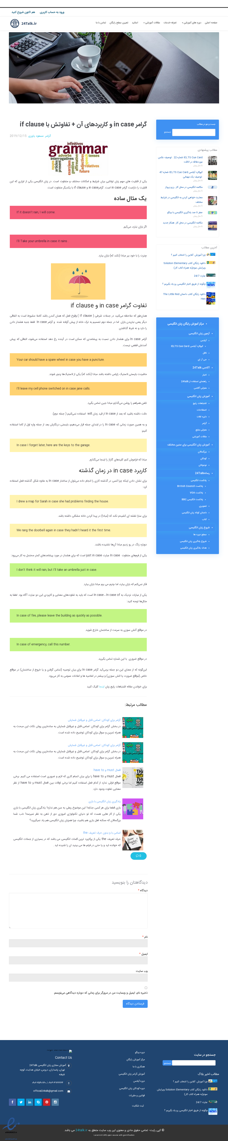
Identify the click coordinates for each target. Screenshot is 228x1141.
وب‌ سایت (142, 971)
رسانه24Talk (202, 473)
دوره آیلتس (139, 1081)
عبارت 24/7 (200, 276)
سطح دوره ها (200, 535)
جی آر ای (202, 360)
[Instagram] (55, 1102)
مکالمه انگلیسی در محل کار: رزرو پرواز (184, 187)
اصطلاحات (202, 410)
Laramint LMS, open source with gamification (114, 1135)
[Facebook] (12, 1102)
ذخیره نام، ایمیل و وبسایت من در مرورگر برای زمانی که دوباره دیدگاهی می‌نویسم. (100, 993)
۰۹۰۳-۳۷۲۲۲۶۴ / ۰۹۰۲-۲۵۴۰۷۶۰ (47, 1083)
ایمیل (143, 954)
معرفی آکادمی (200, 388)
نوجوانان (203, 465)
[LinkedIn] (29, 1102)
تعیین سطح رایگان (119, 23)
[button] (139, 1106)
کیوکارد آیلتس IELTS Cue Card (187, 346)
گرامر (48, 136)
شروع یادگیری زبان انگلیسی (193, 541)
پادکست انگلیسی (199, 480)
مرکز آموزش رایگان (135, 1060)
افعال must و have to (107, 770)
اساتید (135, 23)
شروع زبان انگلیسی (199, 527)
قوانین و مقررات (137, 1095)
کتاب (204, 519)
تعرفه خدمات (170, 23)
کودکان (203, 459)
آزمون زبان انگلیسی (199, 333)
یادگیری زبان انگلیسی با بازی (105, 801)
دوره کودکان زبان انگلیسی (132, 1088)
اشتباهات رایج (200, 403)
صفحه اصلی (211, 23)
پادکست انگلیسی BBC (192, 500)
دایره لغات (202, 417)
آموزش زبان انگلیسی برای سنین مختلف (188, 445)
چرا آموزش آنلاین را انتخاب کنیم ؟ (188, 255)
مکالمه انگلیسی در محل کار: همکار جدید (183, 223)
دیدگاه (143, 890)
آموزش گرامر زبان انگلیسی (132, 1074)
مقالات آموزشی (152, 23)
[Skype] (38, 1102)
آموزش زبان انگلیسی (198, 396)
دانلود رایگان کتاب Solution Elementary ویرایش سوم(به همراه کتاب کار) (185, 265)
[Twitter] (21, 1102)
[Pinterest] (46, 1102)
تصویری (203, 506)
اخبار (204, 375)
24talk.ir (81, 1130)
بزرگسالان (202, 452)
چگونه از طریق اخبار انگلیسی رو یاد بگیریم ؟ (184, 284)
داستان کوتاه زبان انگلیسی (194, 513)
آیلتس (203, 341)
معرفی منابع (201, 430)
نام (145, 937)
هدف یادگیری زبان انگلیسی (193, 548)
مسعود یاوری (35, 136)
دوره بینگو (140, 1052)
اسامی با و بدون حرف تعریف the (102, 833)
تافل (205, 353)
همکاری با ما (139, 1067)
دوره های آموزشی (192, 23)
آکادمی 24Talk (201, 367)
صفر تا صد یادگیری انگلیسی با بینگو (185, 212)
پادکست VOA (196, 493)
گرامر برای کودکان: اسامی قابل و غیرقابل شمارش (94, 720)
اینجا (101, 686)
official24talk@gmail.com (48, 1091)
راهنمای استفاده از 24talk (194, 381)
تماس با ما (101, 23)
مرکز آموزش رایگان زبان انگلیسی (185, 324)
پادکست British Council (190, 486)
